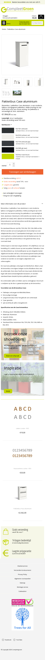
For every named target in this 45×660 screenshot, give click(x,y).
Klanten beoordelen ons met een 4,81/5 (25, 2)
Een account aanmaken (10, 18)
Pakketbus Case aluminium (16, 29)
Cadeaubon (22, 591)
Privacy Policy (22, 574)
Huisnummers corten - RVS (22, 468)
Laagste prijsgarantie (21, 551)
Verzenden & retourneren (22, 570)
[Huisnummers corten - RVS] (22, 465)
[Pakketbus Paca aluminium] (22, 505)
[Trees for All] (22, 630)
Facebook (8, 640)
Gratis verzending (20, 530)
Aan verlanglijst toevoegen (12, 193)
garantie (11, 185)
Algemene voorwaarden (23, 579)
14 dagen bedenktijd (21, 540)
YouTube (19, 640)
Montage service (22, 587)
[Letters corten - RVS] (22, 424)
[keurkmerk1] (22, 606)
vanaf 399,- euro (16, 181)
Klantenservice (23, 566)
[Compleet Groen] (22, 10)
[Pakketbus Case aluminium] (6, 86)
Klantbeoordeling (12, 178)
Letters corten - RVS (22, 428)
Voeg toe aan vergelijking (12, 196)
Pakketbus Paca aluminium (22, 509)
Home (4, 29)
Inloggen (5, 16)
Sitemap (22, 583)
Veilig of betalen (14, 188)
